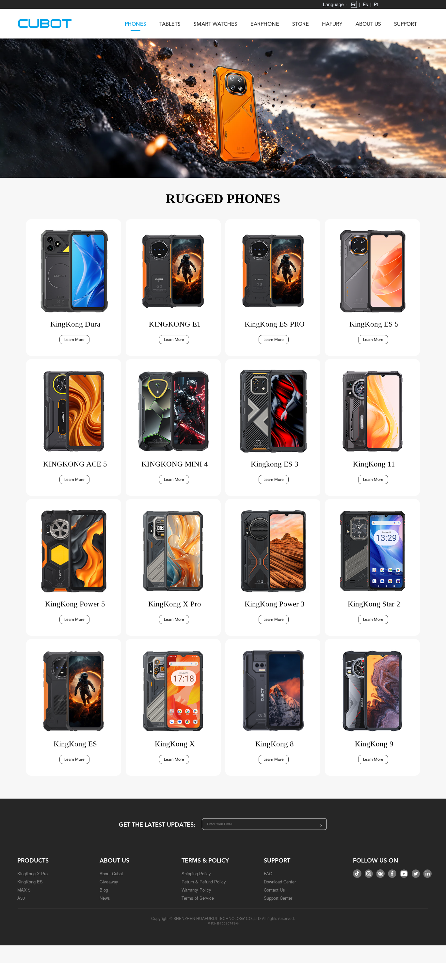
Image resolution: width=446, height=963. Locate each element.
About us (368, 24)
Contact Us (274, 890)
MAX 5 (23, 890)
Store (300, 24)
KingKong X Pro (32, 873)
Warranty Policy (196, 890)
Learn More (74, 340)
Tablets (170, 24)
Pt (376, 4)
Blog (104, 890)
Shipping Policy (196, 873)
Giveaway (109, 882)
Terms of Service (198, 898)
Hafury (332, 24)
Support (405, 24)
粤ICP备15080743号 (223, 923)
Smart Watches (215, 24)
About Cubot (111, 873)
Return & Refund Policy (204, 882)
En (354, 4)
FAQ (268, 873)
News (105, 898)
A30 (21, 898)
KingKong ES (30, 882)
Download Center (280, 882)
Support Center (278, 898)
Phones (135, 24)
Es (365, 4)
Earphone (264, 24)
